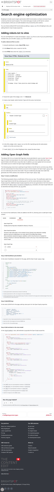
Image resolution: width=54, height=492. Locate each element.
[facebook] (5, 489)
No (12, 402)
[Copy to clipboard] (51, 191)
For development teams (34, 437)
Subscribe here (5, 473)
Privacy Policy (25, 405)
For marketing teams (33, 433)
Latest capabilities (6, 431)
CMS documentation (6, 450)
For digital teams (32, 431)
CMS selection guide (6, 445)
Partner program (5, 437)
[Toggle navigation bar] (2, 2)
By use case (31, 426)
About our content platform (8, 426)
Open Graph (49, 158)
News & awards (32, 448)
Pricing (3, 433)
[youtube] (8, 489)
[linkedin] (11, 489)
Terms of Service (33, 405)
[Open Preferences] (2, 489)
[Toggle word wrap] (49, 191)
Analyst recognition (33, 450)
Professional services (6, 435)
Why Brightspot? (5, 428)
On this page (5, 10)
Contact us (31, 452)
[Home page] (2, 6)
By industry (31, 428)
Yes (6, 402)
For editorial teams (33, 435)
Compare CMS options (7, 452)
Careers (30, 445)
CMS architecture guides (7, 448)
